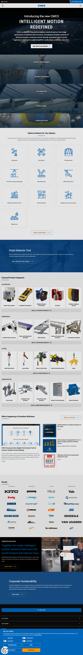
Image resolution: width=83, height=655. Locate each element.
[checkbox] (4, 638)
